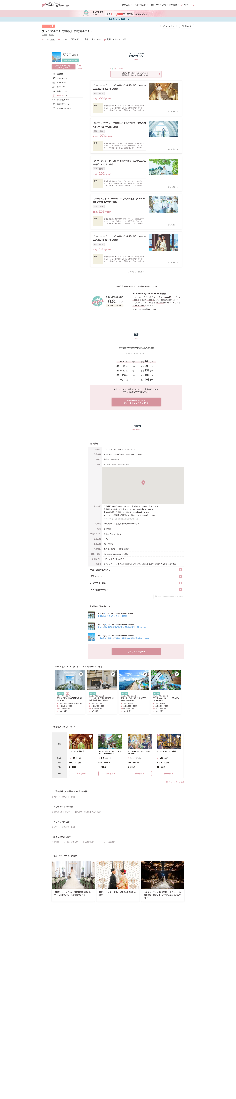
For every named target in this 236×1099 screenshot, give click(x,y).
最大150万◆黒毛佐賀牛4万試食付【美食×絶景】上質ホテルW (122, 627)
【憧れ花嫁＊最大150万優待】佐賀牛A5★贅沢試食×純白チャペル (123, 638)
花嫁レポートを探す (158, 4)
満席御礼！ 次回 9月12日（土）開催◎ (112, 616)
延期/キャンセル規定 (64, 108)
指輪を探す (126, 4)
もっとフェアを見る (136, 651)
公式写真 (61, 78)
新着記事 (173, 4)
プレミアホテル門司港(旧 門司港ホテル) (66, 31)
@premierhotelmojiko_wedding (117, 554)
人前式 (112, 534)
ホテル (51, 34)
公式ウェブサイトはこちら (114, 559)
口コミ (61, 87)
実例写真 (61, 83)
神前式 (118, 534)
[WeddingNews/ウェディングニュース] (53, 6)
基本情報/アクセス (63, 104)
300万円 (122, 39)
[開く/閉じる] (180, 569)
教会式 (106, 534)
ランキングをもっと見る (174, 782)
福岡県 (44, 34)
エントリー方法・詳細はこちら (145, 309)
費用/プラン (62, 95)
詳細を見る (110, 773)
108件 (52, 39)
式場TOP (60, 74)
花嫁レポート (62, 91)
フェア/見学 (63, 100)
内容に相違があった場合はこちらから (170, 596)
